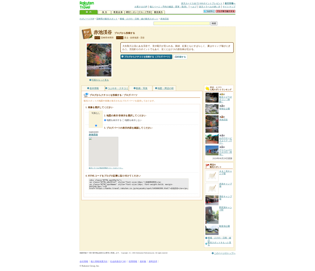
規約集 (143, 261)
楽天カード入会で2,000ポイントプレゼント (201, 3)
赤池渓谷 (164, 19)
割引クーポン (131, 12)
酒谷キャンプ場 (225, 197)
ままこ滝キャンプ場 (225, 172)
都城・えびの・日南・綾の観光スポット (139, 19)
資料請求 (153, 261)
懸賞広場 (118, 12)
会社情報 (84, 261)
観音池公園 (224, 226)
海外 (104, 12)
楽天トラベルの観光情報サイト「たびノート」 (106, 168)
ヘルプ (193, 6)
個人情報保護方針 (99, 261)
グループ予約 (144, 12)
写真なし (96, 113)
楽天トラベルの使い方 (209, 6)
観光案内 (158, 12)
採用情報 (133, 261)
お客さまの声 (141, 6)
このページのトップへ (224, 253)
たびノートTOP (87, 19)
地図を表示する (114, 120)
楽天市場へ (230, 3)
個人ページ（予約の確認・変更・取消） (169, 6)
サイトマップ (229, 6)
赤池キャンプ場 (225, 185)
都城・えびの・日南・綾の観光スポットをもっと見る (219, 241)
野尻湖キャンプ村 (225, 208)
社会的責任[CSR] (118, 261)
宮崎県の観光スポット (107, 19)
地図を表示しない (133, 120)
